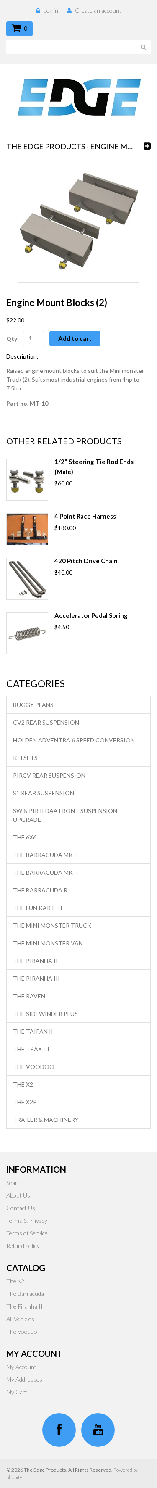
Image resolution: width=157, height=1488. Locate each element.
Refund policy (23, 1245)
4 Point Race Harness (85, 516)
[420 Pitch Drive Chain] (27, 579)
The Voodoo (33, 1066)
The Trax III (31, 1049)
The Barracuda (25, 1293)
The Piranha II (35, 960)
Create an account (98, 10)
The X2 (23, 1084)
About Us (18, 1195)
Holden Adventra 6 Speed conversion (74, 740)
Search (14, 1182)
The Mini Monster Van (48, 943)
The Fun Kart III (37, 907)
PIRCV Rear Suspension (49, 775)
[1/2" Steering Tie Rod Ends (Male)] (27, 480)
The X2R (25, 1101)
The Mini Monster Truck (52, 925)
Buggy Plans (33, 704)
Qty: (12, 338)
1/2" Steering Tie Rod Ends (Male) (94, 466)
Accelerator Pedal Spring (91, 615)
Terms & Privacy (26, 1220)
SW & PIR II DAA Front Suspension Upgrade (65, 815)
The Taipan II (33, 1031)
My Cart (16, 1392)
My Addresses (24, 1379)
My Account (21, 1366)
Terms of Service (27, 1233)
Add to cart (75, 338)
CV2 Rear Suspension (46, 722)
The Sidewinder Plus (45, 1013)
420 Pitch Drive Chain (86, 561)
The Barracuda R (40, 890)
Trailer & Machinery (46, 1119)
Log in (51, 10)
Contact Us (20, 1207)
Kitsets (25, 757)
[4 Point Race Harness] (27, 529)
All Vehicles (20, 1318)
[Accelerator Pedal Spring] (27, 633)
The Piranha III (36, 978)
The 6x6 (24, 837)
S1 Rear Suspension (43, 793)
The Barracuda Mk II (45, 872)
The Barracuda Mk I (44, 854)
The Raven (29, 996)
